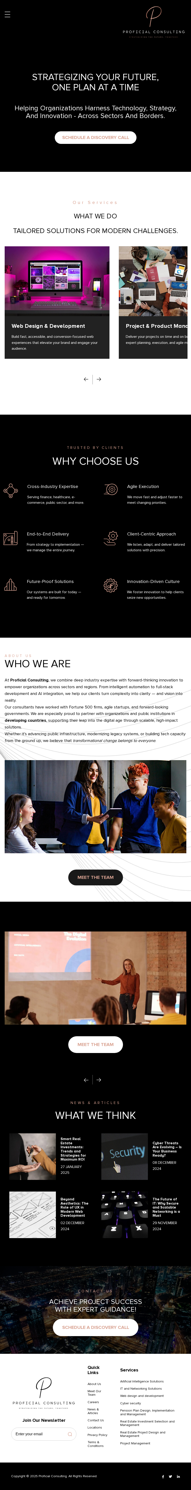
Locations (95, 1427)
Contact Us (96, 1420)
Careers (93, 1402)
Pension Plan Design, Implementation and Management (147, 1412)
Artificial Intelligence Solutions (142, 1381)
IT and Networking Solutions (141, 1388)
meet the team (96, 877)
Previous (86, 379)
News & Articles (93, 1411)
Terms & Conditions (96, 1444)
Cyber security (130, 1403)
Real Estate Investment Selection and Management (147, 1423)
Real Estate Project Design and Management (142, 1434)
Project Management (135, 1443)
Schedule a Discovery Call (95, 137)
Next (99, 379)
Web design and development (142, 1396)
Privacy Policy (97, 1435)
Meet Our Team (94, 1393)
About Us (94, 1384)
